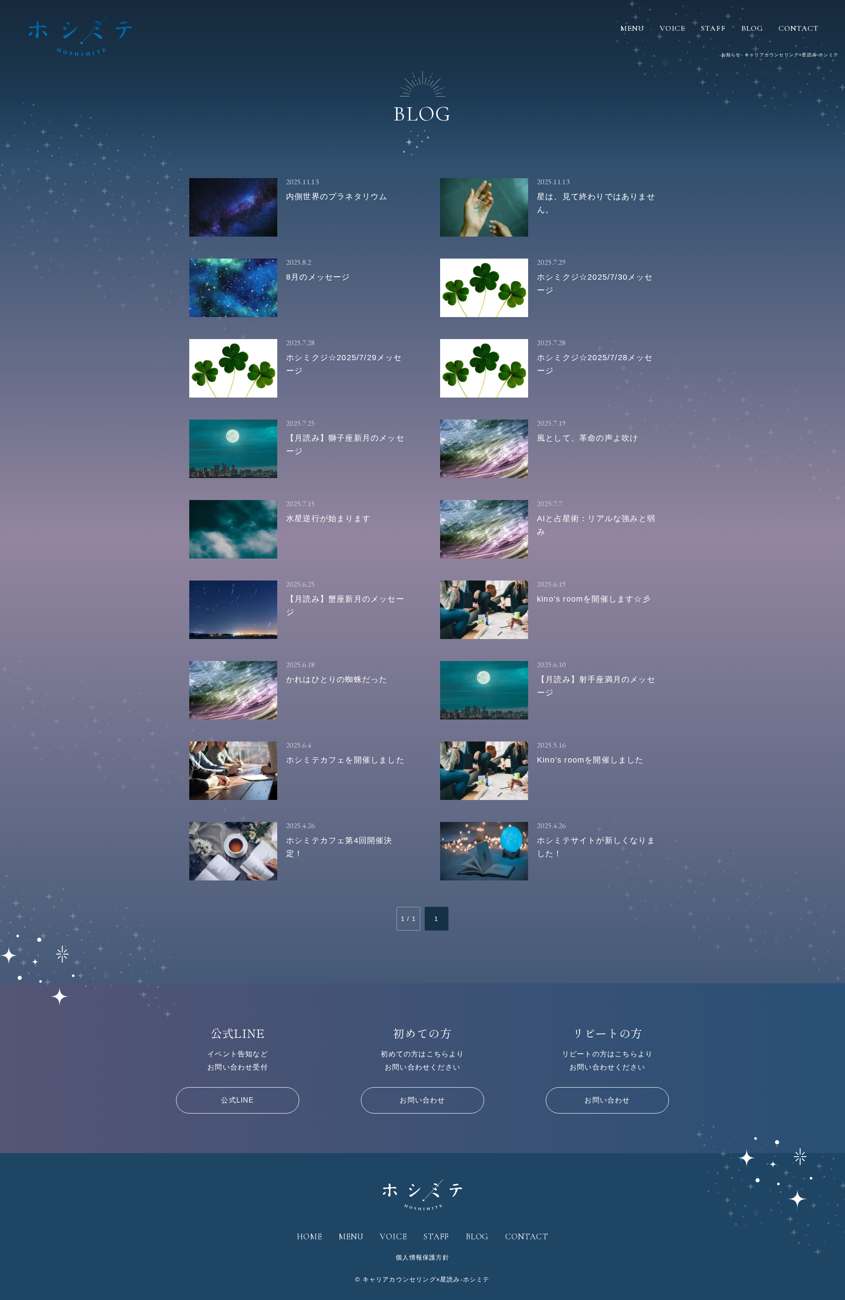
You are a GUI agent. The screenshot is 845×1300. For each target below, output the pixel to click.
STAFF (713, 28)
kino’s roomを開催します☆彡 (594, 599)
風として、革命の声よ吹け (587, 438)
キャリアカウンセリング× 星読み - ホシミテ (422, 1194)
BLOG (752, 28)
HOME (309, 1236)
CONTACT (799, 28)
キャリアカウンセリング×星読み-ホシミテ (80, 35)
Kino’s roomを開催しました (590, 760)
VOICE (672, 28)
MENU (632, 28)
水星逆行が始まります (328, 518)
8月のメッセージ (318, 277)
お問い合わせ (422, 1100)
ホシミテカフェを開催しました (345, 760)
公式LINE (237, 1100)
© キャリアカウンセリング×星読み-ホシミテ (422, 1279)
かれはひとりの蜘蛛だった (336, 679)
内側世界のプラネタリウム (336, 196)
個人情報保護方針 (422, 1257)
